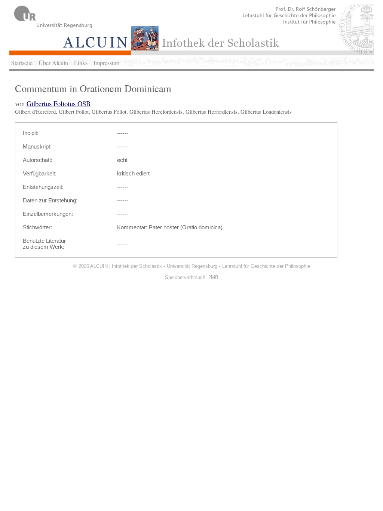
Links (81, 63)
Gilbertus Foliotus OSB (59, 103)
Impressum (106, 63)
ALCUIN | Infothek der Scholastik (126, 266)
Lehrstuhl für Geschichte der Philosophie (266, 266)
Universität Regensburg (192, 266)
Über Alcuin (53, 63)
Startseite (22, 63)
